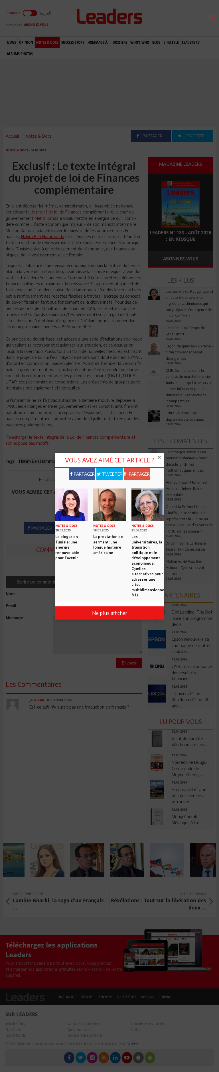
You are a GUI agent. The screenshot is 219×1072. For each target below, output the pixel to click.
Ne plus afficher (109, 613)
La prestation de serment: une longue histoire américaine (108, 544)
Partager (84, 473)
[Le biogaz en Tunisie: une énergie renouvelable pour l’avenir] (71, 504)
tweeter (111, 473)
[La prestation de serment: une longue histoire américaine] (109, 504)
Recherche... (162, 18)
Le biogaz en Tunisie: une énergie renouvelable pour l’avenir (67, 547)
